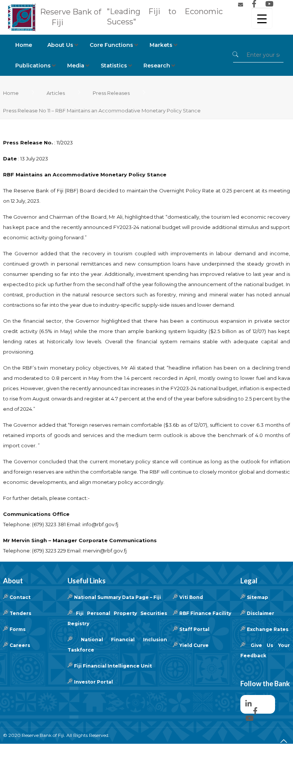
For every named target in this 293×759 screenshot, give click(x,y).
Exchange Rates (267, 629)
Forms (18, 629)
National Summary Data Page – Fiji (117, 597)
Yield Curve (194, 645)
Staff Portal (194, 629)
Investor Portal (93, 682)
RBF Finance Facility (205, 613)
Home (11, 93)
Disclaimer (260, 613)
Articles (56, 93)
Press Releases (111, 93)
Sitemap (257, 597)
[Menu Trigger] (261, 18)
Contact (20, 597)
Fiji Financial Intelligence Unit (113, 666)
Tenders (20, 613)
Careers (20, 645)
